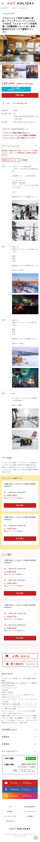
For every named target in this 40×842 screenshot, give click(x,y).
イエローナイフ (23, 8)
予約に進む (20, 95)
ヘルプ (10, 806)
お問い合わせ (21, 656)
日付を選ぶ (20, 505)
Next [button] (39, 71)
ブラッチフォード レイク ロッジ (24, 122)
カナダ (13, 8)
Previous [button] (0, 71)
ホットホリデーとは (10, 816)
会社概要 (30, 816)
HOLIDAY (20, 3)
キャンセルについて (30, 811)
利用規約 (10, 811)
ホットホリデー (4, 8)
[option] (20, 50)
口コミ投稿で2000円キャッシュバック (16, 89)
